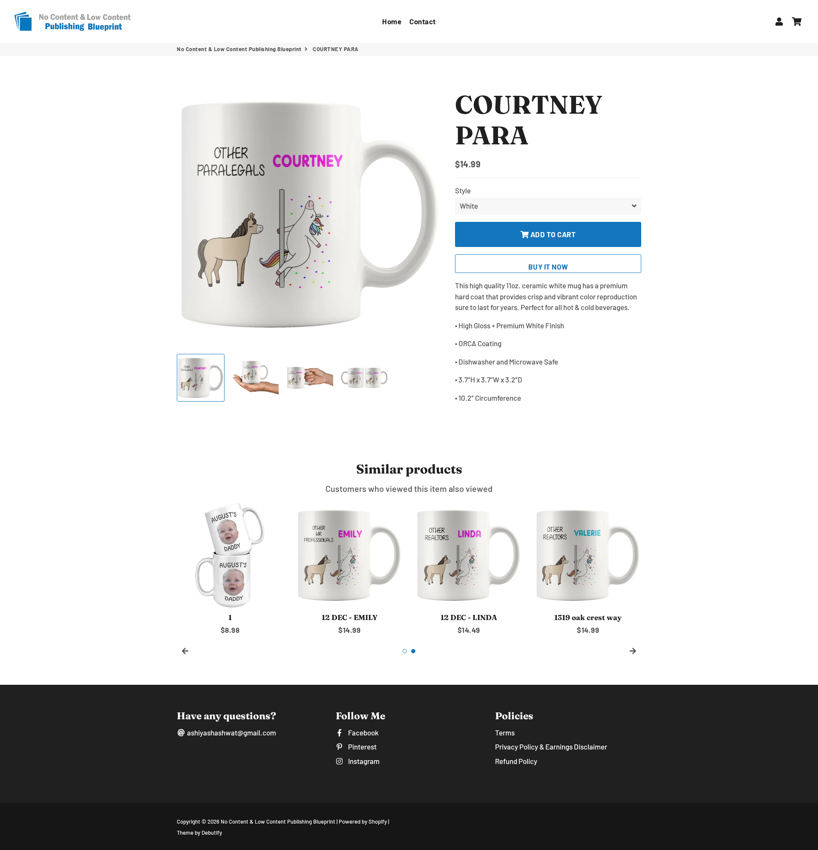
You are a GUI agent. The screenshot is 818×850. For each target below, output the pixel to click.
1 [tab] (405, 651)
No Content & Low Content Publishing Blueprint (239, 49)
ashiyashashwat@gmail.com (231, 732)
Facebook (362, 732)
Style (463, 190)
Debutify (212, 832)
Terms (505, 732)
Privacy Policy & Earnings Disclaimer (551, 746)
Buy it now (548, 266)
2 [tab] (413, 651)
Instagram (363, 761)
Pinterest (361, 746)
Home (391, 21)
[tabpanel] (230, 568)
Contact (422, 21)
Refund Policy (516, 761)
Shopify (378, 821)
